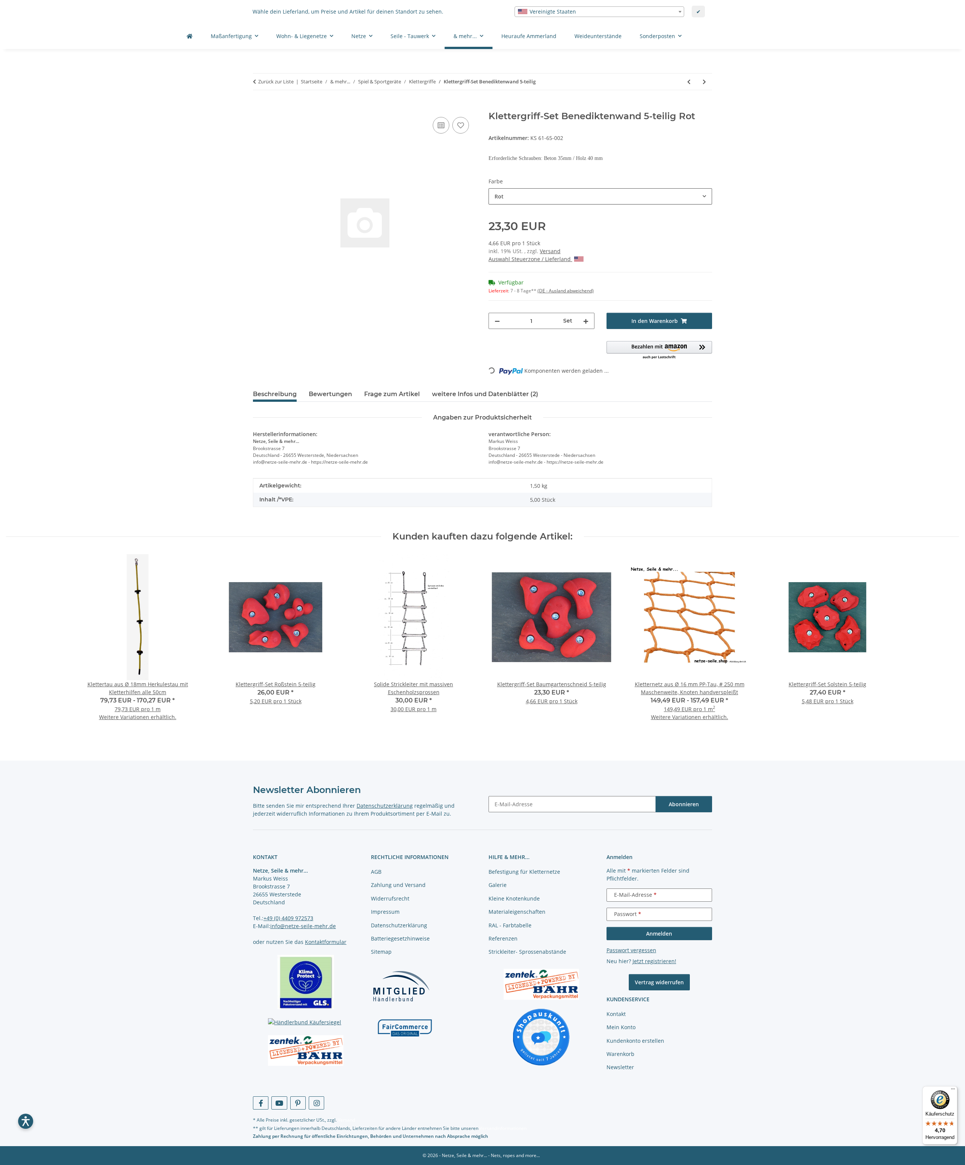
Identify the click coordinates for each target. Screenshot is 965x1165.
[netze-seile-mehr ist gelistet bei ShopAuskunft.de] (541, 1036)
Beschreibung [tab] (275, 394)
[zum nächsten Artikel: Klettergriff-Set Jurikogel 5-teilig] (704, 82)
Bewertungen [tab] (330, 394)
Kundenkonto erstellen (635, 1040)
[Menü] (952, 1090)
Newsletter (620, 1067)
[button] (659, 350)
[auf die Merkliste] (460, 125)
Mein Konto (621, 1027)
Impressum (385, 911)
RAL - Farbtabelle (510, 925)
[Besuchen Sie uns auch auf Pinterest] (298, 1103)
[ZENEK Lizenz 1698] (306, 1050)
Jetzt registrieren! (654, 961)
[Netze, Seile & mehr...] (190, 36)
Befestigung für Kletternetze (524, 871)
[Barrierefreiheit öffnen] (25, 1121)
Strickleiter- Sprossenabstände (527, 951)
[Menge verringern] (497, 321)
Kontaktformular (325, 941)
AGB (376, 871)
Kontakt (616, 1013)
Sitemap (381, 951)
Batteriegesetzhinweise (400, 938)
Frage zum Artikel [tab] (392, 394)
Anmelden (659, 933)
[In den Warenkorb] (259, 107)
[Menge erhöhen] (585, 321)
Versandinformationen (503, 1128)
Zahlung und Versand (398, 884)
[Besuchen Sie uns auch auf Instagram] (316, 1103)
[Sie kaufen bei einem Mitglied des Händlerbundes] (401, 986)
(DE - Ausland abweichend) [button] (566, 290)
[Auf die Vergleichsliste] (441, 125)
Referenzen (503, 938)
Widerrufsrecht (390, 898)
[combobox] (599, 11)
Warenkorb (620, 1053)
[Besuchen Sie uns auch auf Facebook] (260, 1103)
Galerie (498, 884)
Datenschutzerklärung (385, 805)
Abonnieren (684, 804)
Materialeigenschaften (517, 911)
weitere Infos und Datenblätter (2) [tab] (485, 394)
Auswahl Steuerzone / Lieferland (530, 259)
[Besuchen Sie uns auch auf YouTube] (279, 1103)
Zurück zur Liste (276, 81)
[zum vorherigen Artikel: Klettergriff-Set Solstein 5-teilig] (689, 82)
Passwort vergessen (631, 950)
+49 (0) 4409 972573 (288, 918)
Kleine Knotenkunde (514, 898)
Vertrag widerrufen (659, 982)
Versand (550, 251)
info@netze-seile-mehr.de (303, 926)
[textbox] (599, 12)
